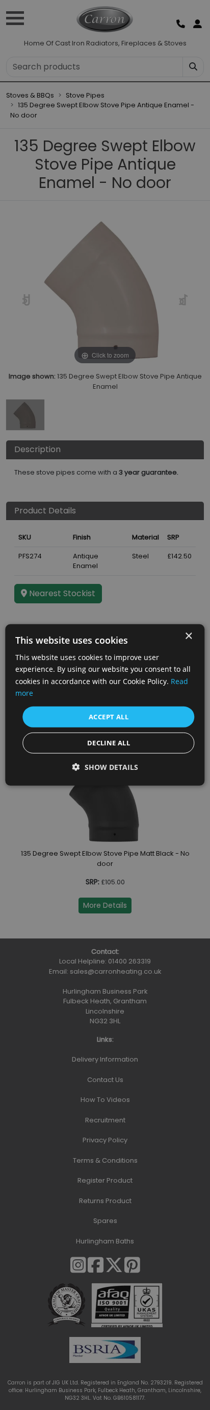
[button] (105, 767)
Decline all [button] (108, 742)
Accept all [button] (108, 716)
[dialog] (104, 705)
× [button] (188, 636)
